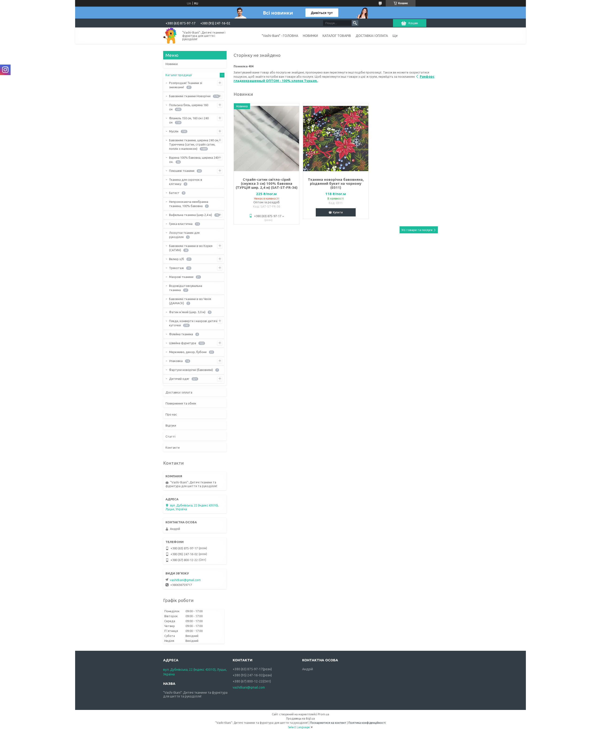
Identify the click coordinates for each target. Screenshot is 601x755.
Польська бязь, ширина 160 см (188, 107)
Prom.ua (323, 714)
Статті (170, 436)
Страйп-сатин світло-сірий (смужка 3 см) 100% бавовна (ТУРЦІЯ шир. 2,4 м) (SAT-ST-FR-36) (266, 183)
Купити (338, 212)
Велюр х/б (176, 259)
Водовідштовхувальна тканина (185, 288)
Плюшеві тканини (181, 170)
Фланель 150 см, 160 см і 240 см (189, 120)
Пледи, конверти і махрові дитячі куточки (193, 323)
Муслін (173, 131)
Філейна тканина (181, 334)
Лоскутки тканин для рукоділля (184, 235)
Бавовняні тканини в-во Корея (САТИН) (190, 248)
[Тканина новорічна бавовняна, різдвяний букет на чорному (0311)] (335, 138)
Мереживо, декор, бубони (188, 352)
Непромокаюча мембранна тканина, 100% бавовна (188, 204)
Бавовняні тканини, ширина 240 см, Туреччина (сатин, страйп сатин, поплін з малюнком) (194, 144)
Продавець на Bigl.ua (300, 718)
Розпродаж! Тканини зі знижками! (185, 85)
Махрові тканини (181, 276)
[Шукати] (355, 23)
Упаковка (176, 360)
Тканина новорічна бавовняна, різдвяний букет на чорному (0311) (336, 183)
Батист (174, 192)
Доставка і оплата (179, 392)
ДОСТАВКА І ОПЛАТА (372, 36)
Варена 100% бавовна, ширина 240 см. (194, 159)
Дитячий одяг (179, 378)
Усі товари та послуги (416, 229)
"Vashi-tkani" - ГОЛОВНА (280, 36)
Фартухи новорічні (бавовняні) (191, 369)
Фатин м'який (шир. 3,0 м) (187, 312)
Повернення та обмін (181, 403)
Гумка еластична (181, 223)
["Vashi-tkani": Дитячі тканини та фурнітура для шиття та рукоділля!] (170, 35)
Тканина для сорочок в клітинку (185, 181)
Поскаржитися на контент (328, 722)
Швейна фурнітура (182, 343)
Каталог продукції (179, 75)
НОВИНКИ (310, 36)
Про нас (171, 414)
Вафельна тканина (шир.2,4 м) (190, 214)
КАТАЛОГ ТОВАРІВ (337, 36)
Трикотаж (176, 268)
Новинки (172, 63)
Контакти (173, 447)
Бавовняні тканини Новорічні (190, 96)
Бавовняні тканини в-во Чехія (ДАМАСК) (190, 301)
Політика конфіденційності (367, 722)
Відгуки (171, 425)
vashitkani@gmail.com (185, 580)
